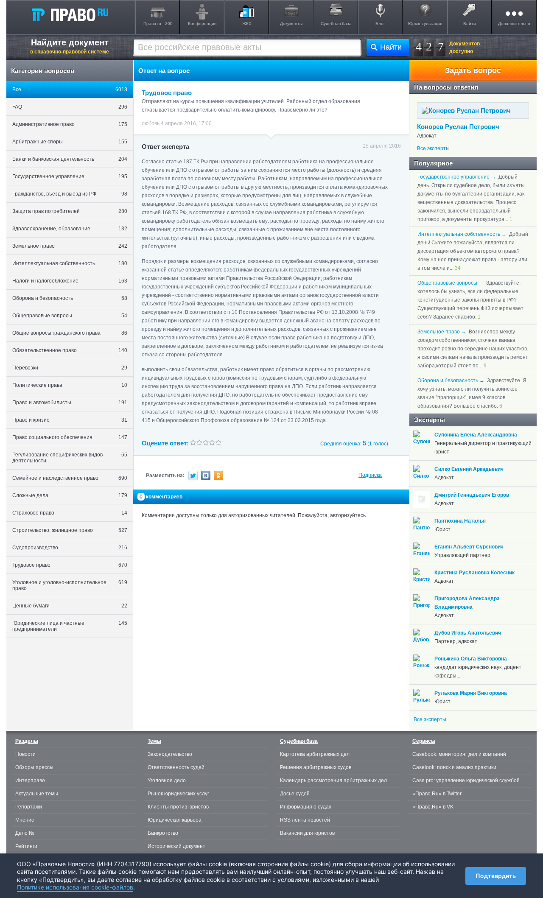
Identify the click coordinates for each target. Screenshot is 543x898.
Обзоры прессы (34, 767)
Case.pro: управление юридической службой (466, 780)
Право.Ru (69, 14)
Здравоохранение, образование (69, 229)
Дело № (24, 833)
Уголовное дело (167, 780)
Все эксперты (433, 148)
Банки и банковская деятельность (69, 159)
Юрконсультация (425, 23)
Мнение (24, 820)
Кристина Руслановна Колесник (474, 573)
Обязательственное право (69, 350)
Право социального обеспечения (69, 437)
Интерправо (30, 780)
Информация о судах (305, 807)
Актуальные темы (36, 794)
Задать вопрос (473, 70)
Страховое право (69, 513)
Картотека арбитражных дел (315, 754)
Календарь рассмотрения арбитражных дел (333, 780)
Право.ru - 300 (158, 23)
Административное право (69, 124)
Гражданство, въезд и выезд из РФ (69, 194)
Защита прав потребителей (69, 211)
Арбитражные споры (69, 142)
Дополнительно (514, 23)
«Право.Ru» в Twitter (437, 794)
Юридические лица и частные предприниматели (69, 626)
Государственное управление (69, 176)
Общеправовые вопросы (69, 316)
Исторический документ (176, 846)
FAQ (69, 107)
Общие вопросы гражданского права (69, 333)
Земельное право (69, 246)
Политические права (69, 385)
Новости (25, 754)
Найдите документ (69, 46)
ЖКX (247, 23)
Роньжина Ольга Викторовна (470, 659)
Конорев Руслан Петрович (458, 126)
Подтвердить (496, 875)
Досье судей (295, 794)
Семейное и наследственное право (69, 478)
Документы (291, 23)
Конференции (202, 23)
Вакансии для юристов (307, 833)
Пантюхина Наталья (460, 521)
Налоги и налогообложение (69, 281)
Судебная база (336, 23)
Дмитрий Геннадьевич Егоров (471, 495)
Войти (469, 23)
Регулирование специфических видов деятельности (69, 458)
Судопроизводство (69, 548)
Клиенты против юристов (178, 807)
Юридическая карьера (175, 820)
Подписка (370, 475)
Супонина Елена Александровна (475, 435)
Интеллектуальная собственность (69, 263)
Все (69, 89)
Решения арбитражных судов (315, 767)
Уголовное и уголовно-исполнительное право (69, 585)
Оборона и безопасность (69, 298)
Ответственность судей (176, 767)
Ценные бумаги (69, 606)
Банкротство (163, 833)
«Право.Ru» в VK (432, 807)
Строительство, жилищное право (69, 530)
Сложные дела (69, 495)
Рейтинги (26, 846)
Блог (380, 23)
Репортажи (28, 807)
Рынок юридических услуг (178, 794)
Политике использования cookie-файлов (75, 887)
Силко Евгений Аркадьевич (469, 469)
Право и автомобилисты (69, 403)
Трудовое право (69, 565)
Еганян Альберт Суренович (469, 547)
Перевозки (69, 368)
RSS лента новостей (305, 820)
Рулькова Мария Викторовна (470, 693)
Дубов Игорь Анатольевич (467, 633)
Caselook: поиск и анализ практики (454, 767)
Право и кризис (69, 420)
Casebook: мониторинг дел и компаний (459, 754)
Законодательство (170, 754)
